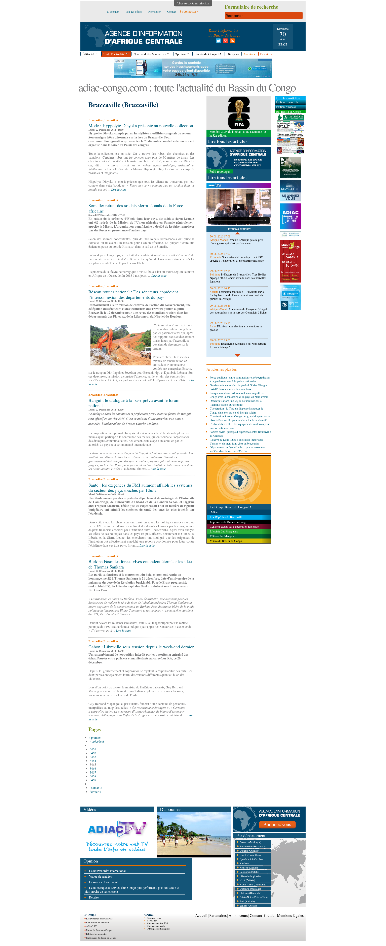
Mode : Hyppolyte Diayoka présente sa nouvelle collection (140, 125)
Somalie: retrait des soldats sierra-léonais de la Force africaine (135, 208)
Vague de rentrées (100, 876)
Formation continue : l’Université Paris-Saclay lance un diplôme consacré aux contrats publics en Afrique (237, 295)
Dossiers (266, 54)
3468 (93, 776)
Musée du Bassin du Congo (99, 930)
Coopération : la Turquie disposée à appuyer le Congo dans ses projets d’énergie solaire (236, 410)
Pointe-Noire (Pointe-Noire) (254, 897)
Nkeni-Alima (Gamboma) (253, 884)
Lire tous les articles (227, 141)
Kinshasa (244, 863)
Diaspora (233, 54)
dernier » (95, 791)
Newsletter (152, 920)
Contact (256, 915)
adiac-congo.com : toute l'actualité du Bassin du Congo (187, 87)
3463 (93, 757)
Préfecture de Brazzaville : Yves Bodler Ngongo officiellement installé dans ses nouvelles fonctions (238, 277)
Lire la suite (118, 189)
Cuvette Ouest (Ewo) (250, 855)
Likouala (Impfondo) (250, 876)
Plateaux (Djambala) (250, 893)
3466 (93, 768)
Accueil (201, 915)
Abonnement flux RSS (157, 923)
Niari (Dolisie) (247, 880)
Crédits (269, 915)
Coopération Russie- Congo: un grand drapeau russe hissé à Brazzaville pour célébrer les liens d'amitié (240, 418)
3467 (93, 772)
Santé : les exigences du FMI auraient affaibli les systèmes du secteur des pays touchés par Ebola (140, 487)
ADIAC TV (91, 926)
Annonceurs (238, 915)
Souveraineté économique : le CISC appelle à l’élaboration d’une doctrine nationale (237, 258)
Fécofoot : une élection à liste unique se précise (236, 328)
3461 (93, 749)
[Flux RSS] (232, 42)
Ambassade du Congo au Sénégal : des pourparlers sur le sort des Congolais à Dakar (239, 310)
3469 (93, 780)
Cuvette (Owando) (249, 850)
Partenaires (218, 915)
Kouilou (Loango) (249, 867)
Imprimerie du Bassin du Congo (101, 937)
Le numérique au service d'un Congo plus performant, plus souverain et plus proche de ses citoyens (131, 889)
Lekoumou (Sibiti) (249, 872)
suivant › (96, 787)
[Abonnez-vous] (269, 831)
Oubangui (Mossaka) (250, 888)
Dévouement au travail (103, 882)
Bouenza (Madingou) (250, 842)
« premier (94, 737)
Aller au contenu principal (193, 3)
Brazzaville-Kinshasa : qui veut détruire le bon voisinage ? (238, 345)
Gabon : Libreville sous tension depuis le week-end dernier (141, 647)
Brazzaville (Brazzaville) (253, 846)
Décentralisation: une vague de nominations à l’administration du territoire (236, 402)
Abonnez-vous (154, 917)
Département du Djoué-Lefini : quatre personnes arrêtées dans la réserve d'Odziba (237, 449)
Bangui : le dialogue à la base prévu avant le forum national (133, 403)
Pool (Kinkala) (247, 901)
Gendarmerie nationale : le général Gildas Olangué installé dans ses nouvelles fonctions (238, 387)
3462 (93, 753)
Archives (249, 54)
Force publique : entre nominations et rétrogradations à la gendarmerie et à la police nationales (240, 379)
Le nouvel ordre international (107, 871)
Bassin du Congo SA (208, 54)
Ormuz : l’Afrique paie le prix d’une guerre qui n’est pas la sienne (236, 241)
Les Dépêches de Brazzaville (99, 918)
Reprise (94, 897)
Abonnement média (156, 925)
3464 (93, 760)
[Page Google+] (225, 42)
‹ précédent (97, 741)
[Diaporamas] (194, 856)
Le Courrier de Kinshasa (97, 922)
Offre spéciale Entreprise (158, 928)
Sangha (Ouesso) (248, 905)
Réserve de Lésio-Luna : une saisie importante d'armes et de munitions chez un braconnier (236, 441)
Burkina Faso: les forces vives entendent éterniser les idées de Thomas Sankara (141, 564)
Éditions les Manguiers (96, 933)
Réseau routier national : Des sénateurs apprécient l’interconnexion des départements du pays (133, 294)
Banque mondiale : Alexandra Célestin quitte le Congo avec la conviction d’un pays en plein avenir (239, 395)
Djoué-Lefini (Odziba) (251, 859)
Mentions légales (290, 915)
